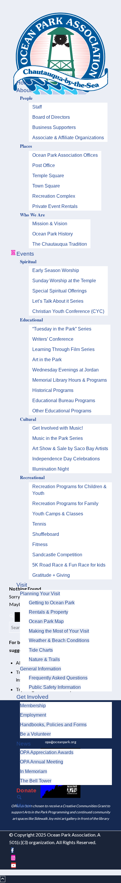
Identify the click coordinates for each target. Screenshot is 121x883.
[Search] (61, 798)
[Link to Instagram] (13, 857)
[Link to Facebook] (12, 850)
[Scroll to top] (2, 879)
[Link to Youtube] (13, 865)
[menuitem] (61, 83)
